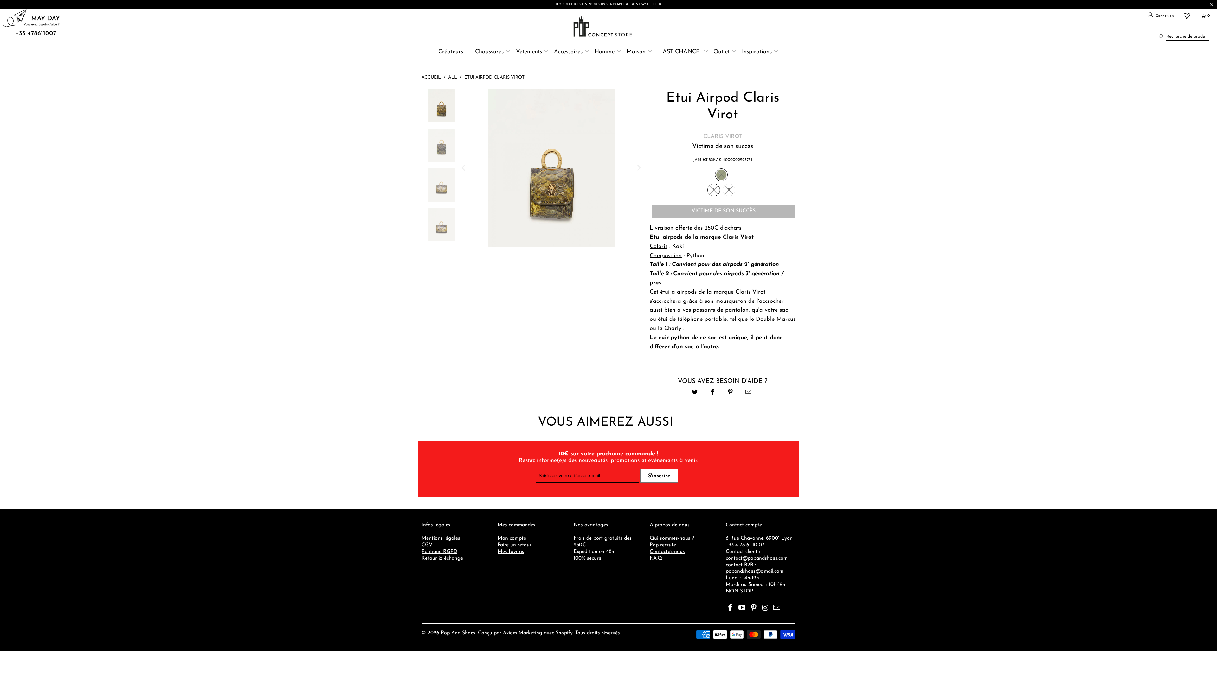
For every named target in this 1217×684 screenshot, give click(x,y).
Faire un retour (514, 545)
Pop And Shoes (458, 633)
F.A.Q (656, 558)
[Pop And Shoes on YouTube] (742, 608)
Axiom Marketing (522, 633)
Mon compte (512, 538)
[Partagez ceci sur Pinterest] (731, 392)
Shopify (564, 633)
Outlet (721, 52)
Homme (605, 52)
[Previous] (464, 168)
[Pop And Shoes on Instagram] (765, 608)
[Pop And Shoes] (603, 26)
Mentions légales (441, 538)
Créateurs (450, 52)
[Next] (639, 168)
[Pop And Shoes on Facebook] (730, 608)
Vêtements (529, 52)
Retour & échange (442, 558)
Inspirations (758, 52)
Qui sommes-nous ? (672, 538)
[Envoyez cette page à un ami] (748, 392)
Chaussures (489, 52)
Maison (636, 52)
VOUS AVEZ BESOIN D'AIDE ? (722, 381)
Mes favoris (511, 551)
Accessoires (568, 52)
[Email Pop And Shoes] (777, 608)
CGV (427, 545)
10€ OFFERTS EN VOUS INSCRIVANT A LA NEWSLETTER (608, 4)
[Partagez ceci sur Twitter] (695, 392)
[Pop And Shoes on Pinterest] (753, 608)
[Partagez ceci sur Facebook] (712, 392)
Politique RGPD (439, 551)
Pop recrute (663, 545)
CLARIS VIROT (722, 137)
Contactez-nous (667, 551)
